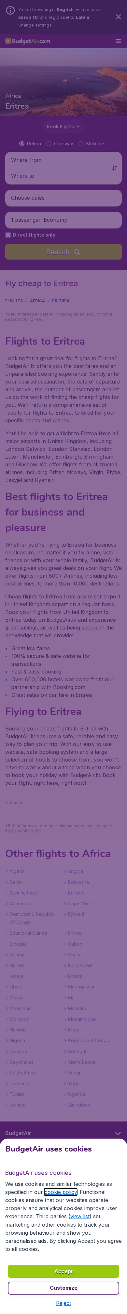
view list (80, 1216)
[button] (63, 1303)
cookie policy (61, 1192)
